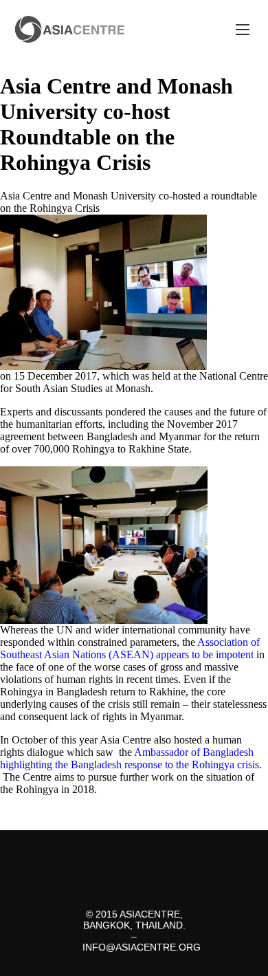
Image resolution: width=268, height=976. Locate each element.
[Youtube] (134, 875)
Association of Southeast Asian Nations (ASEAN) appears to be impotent (130, 648)
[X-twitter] (98, 854)
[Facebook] (122, 854)
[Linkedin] (170, 854)
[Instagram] (146, 854)
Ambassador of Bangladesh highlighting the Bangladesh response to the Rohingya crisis (129, 758)
